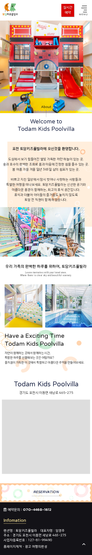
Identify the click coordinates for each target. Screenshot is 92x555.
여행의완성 (39, 546)
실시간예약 (67, 10)
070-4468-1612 (37, 509)
